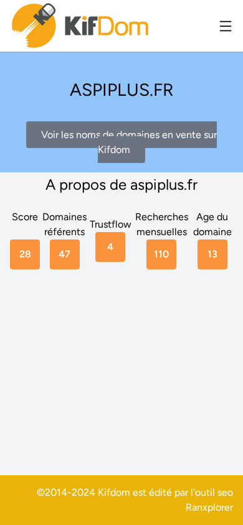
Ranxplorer (209, 507)
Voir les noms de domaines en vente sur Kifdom (129, 142)
